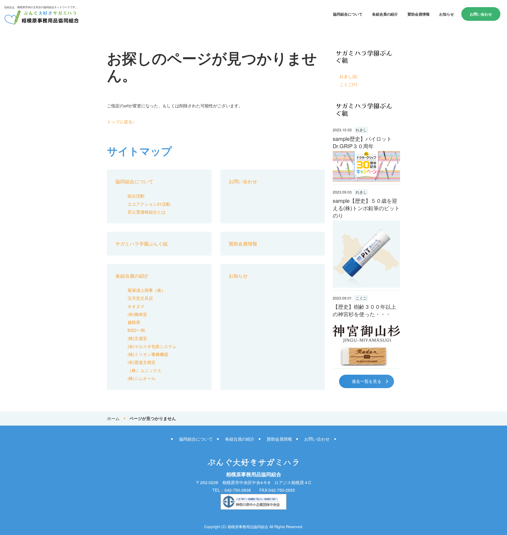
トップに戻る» (121, 122)
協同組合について (348, 14)
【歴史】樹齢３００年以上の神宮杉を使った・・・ (364, 310)
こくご (361, 298)
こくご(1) (348, 84)
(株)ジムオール (142, 378)
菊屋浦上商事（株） (147, 290)
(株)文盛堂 (137, 338)
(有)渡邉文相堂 (142, 362)
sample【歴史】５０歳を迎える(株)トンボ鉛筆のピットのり (366, 208)
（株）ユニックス (144, 370)
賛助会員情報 (418, 14)
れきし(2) (348, 76)
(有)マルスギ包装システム (152, 346)
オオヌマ (136, 306)
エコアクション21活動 (149, 204)
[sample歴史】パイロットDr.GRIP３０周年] (366, 166)
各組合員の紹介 (385, 14)
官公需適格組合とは (147, 212)
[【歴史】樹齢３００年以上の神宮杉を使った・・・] (366, 342)
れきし (361, 129)
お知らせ (446, 14)
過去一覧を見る (366, 381)
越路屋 (134, 322)
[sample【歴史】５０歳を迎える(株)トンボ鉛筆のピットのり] (366, 254)
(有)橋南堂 (137, 314)
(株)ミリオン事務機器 (148, 354)
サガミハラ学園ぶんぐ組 (141, 243)
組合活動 (136, 196)
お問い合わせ (481, 14)
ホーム (113, 418)
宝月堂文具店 (140, 298)
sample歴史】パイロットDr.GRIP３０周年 (362, 142)
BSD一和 (136, 330)
